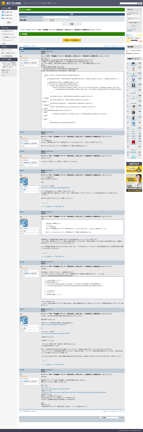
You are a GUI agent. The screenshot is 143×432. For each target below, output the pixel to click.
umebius (133, 93)
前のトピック (108, 46)
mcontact (133, 103)
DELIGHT (133, 152)
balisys (133, 149)
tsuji (133, 114)
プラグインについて (7, 40)
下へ (123, 46)
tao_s (133, 131)
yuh (133, 98)
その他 (3, 43)
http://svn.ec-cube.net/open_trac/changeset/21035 (55, 333)
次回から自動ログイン (135, 22)
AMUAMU (133, 76)
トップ (123, 411)
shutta (22, 170)
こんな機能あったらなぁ (8, 37)
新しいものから (32, 46)
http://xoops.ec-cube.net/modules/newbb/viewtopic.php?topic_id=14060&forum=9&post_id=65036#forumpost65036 (73, 392)
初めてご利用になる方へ (8, 53)
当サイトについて (6, 50)
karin (133, 136)
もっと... (4, 75)
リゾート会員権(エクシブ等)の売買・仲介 (53, 206)
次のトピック (117, 46)
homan (133, 144)
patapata (133, 158)
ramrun (133, 133)
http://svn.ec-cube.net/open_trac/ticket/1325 (53, 324)
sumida (22, 51)
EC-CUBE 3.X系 (7, 15)
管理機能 (28, 29)
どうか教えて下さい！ (7, 31)
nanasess (133, 82)
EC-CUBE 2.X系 (7, 18)
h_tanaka (133, 87)
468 (133, 70)
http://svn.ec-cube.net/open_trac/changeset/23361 (55, 187)
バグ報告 (21, 29)
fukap (133, 120)
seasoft (133, 65)
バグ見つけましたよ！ (7, 34)
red (133, 108)
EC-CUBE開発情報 (6, 56)
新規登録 (129, 30)
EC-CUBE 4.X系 (7, 12)
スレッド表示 (23, 46)
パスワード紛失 (131, 29)
